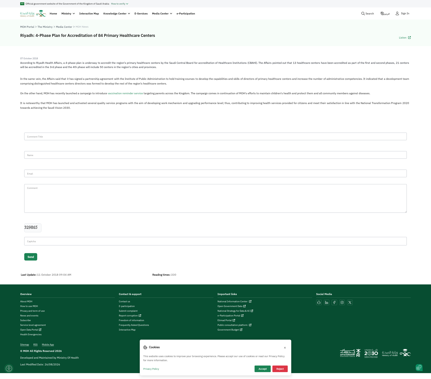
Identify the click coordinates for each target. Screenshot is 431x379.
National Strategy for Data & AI (234, 310)
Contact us (124, 301)
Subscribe (25, 320)
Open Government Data (230, 306)
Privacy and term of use (32, 310)
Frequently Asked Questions (134, 324)
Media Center (64, 26)
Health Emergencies (31, 334)
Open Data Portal (29, 329)
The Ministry (45, 26)
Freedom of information (131, 320)
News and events (29, 315)
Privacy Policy (151, 368)
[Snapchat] (319, 302)
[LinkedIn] (327, 302)
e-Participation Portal (229, 315)
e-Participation (186, 13)
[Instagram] (342, 302)
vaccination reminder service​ (125, 93)
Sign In (405, 13)
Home (53, 13)
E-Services (141, 13)
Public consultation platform (233, 324)
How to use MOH (29, 306)
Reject (280, 368)
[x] (350, 302)
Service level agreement (33, 324)
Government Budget (228, 329)
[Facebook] (334, 302)
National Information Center (233, 301)
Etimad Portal (225, 320)
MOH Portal (27, 26)
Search (370, 13)
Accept (263, 368)
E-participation (127, 306)
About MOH (26, 301)
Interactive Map (89, 13)
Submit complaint (128, 310)
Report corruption (128, 315)
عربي (387, 13)
